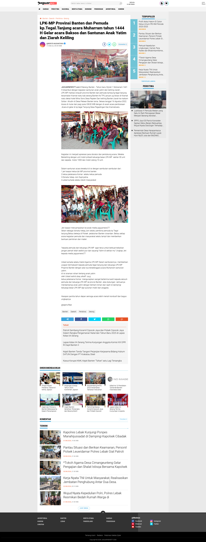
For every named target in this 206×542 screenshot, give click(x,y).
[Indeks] (162, 3)
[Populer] (166, 3)
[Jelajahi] (203, 3)
